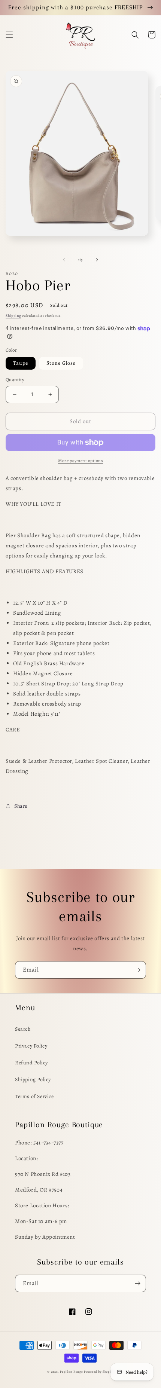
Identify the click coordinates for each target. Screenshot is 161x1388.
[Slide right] (97, 259)
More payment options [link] (80, 461)
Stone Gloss (61, 363)
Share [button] (20, 806)
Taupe (20, 363)
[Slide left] (64, 259)
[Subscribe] (137, 970)
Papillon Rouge (71, 1372)
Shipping (13, 315)
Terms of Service (34, 1096)
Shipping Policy (33, 1079)
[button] (9, 35)
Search (23, 1029)
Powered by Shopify (99, 1372)
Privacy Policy (31, 1045)
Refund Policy (31, 1062)
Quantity (15, 379)
